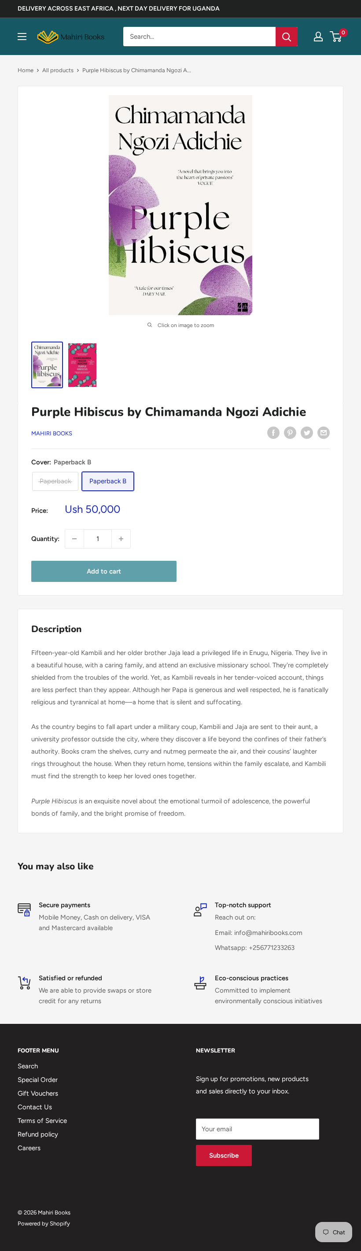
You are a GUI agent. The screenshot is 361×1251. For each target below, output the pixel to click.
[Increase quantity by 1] (121, 539)
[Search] (287, 36)
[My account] (318, 36)
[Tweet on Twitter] (307, 432)
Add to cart (104, 571)
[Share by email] (323, 432)
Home (25, 70)
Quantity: (45, 539)
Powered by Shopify (44, 1223)
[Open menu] (22, 36)
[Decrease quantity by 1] (74, 539)
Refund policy (38, 1134)
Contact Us (35, 1107)
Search (28, 1066)
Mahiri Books (51, 433)
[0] (336, 36)
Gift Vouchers (38, 1093)
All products (58, 70)
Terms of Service (42, 1121)
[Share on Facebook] (273, 432)
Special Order (38, 1080)
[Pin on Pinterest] (290, 432)
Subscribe (224, 1155)
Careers (29, 1148)
